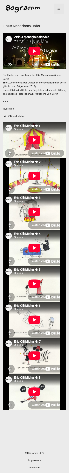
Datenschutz (35, 467)
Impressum (34, 460)
